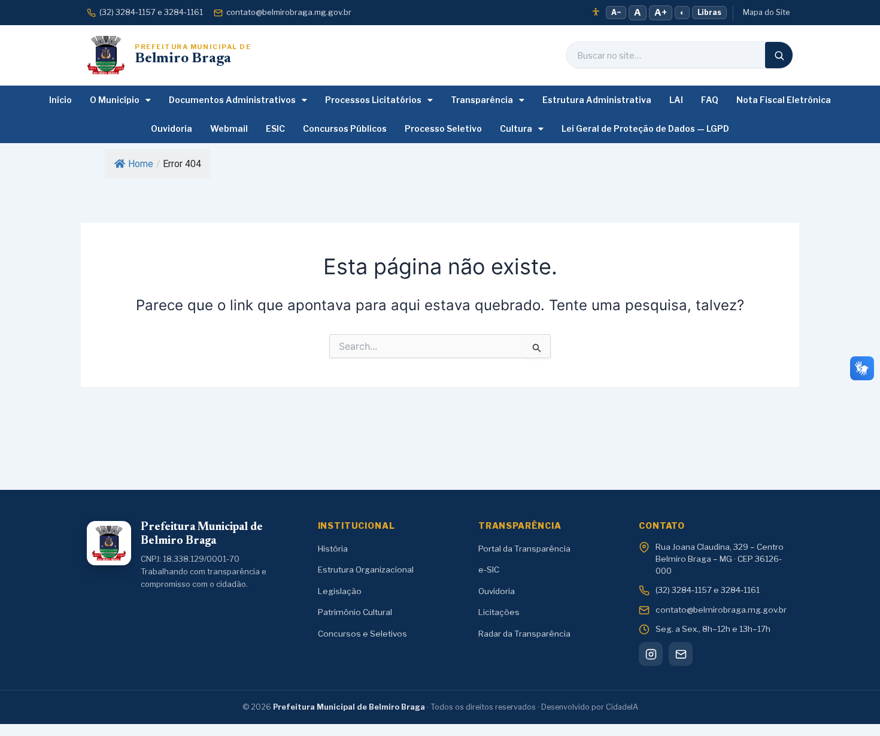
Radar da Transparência (524, 633)
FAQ (709, 100)
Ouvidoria (171, 128)
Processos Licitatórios (373, 100)
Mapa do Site (766, 12)
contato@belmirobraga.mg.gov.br (288, 12)
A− (616, 12)
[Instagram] (651, 654)
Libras (709, 12)
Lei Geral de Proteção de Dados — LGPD (645, 128)
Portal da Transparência (524, 548)
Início (60, 100)
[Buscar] (779, 55)
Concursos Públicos (345, 128)
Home (140, 163)
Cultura (516, 128)
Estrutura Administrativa (596, 100)
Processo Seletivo (443, 128)
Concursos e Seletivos (362, 633)
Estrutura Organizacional (366, 569)
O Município (114, 100)
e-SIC (488, 569)
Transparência (482, 100)
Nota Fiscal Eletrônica (783, 100)
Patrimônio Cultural (355, 612)
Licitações (499, 612)
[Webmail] (681, 654)
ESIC (275, 128)
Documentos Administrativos (232, 100)
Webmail (229, 128)
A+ (660, 12)
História (333, 548)
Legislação (340, 591)
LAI (676, 100)
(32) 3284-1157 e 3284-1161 (151, 12)
